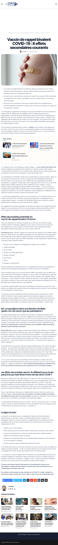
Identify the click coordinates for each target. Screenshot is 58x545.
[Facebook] (11, 489)
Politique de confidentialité (33, 534)
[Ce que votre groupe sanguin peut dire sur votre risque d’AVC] (7, 501)
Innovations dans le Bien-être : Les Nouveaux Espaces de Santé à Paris (7, 523)
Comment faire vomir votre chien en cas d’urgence (49, 523)
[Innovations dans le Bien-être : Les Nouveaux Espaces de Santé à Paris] (7, 516)
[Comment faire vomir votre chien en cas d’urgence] (51, 516)
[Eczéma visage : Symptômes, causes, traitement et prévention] (51, 501)
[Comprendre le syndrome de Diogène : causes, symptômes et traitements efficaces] (36, 516)
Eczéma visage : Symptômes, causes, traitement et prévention (51, 508)
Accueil (11, 32)
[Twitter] (13, 489)
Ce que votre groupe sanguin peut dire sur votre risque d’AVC (6, 508)
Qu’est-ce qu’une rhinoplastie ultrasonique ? (20, 508)
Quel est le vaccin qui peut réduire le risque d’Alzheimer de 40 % (19, 156)
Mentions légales (22, 534)
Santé (15, 32)
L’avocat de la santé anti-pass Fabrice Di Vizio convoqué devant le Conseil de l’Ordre (46, 146)
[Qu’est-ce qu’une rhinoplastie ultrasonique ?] (22, 501)
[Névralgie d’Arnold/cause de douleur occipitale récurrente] (36, 501)
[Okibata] (11, 4)
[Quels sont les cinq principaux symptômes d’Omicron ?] (7, 145)
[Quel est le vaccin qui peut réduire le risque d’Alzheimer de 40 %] (7, 155)
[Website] (9, 489)
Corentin (24, 51)
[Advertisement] (29, 19)
